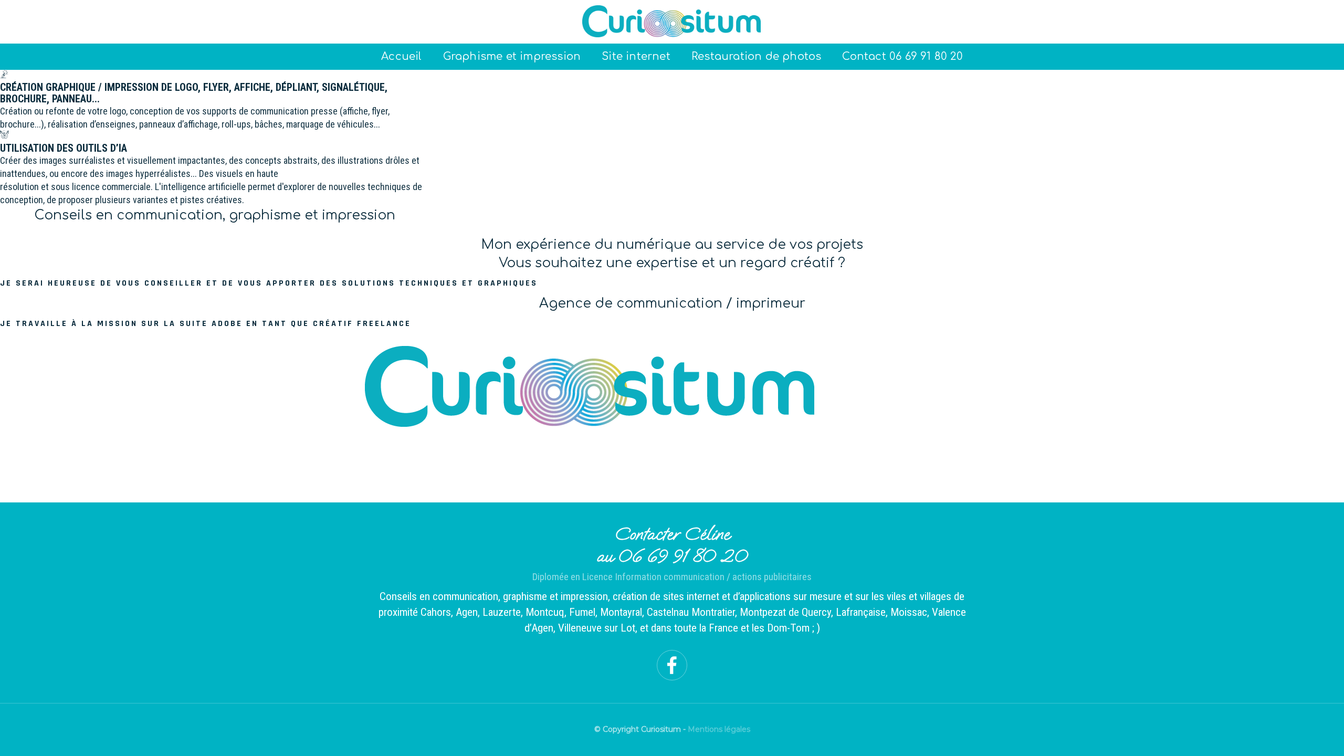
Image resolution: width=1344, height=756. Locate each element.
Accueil (401, 56)
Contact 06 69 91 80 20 (902, 56)
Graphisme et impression (512, 56)
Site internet (636, 56)
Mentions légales (719, 729)
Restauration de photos (756, 56)
